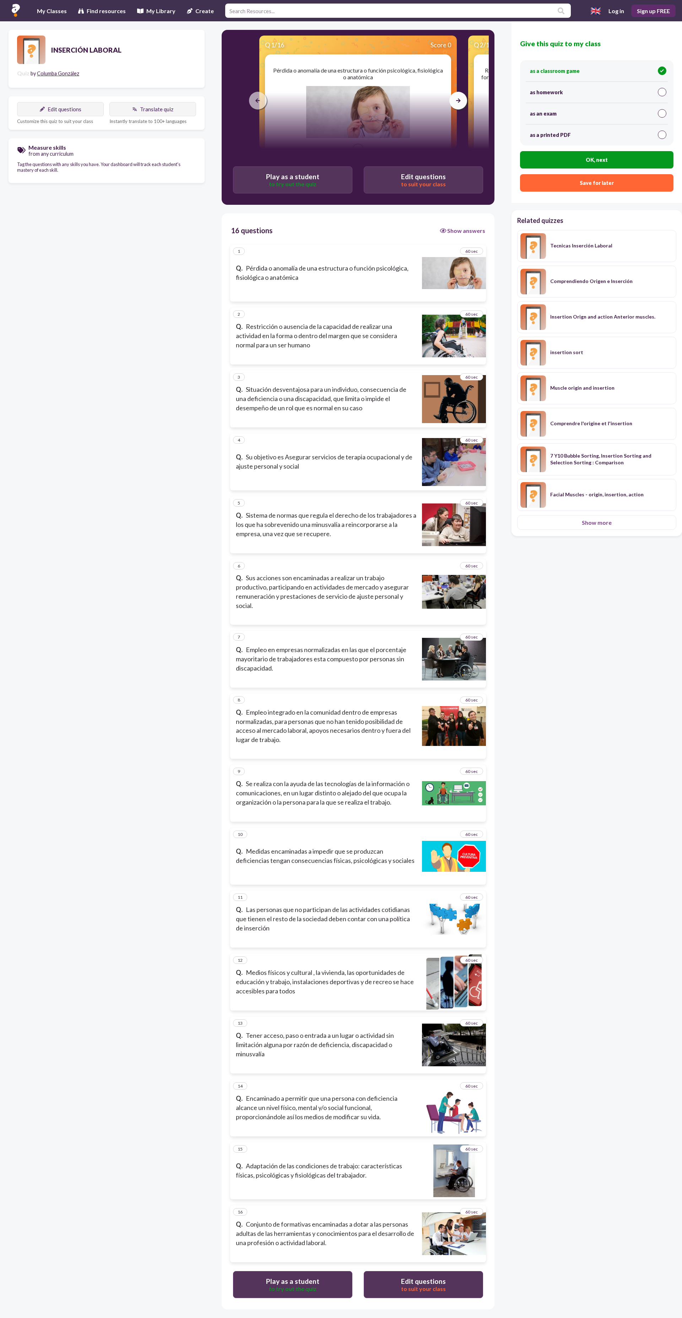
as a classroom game (555, 71)
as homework (546, 92)
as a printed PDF (550, 135)
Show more (597, 522)
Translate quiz (156, 109)
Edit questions (64, 109)
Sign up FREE (653, 10)
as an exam (543, 114)
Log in (616, 10)
